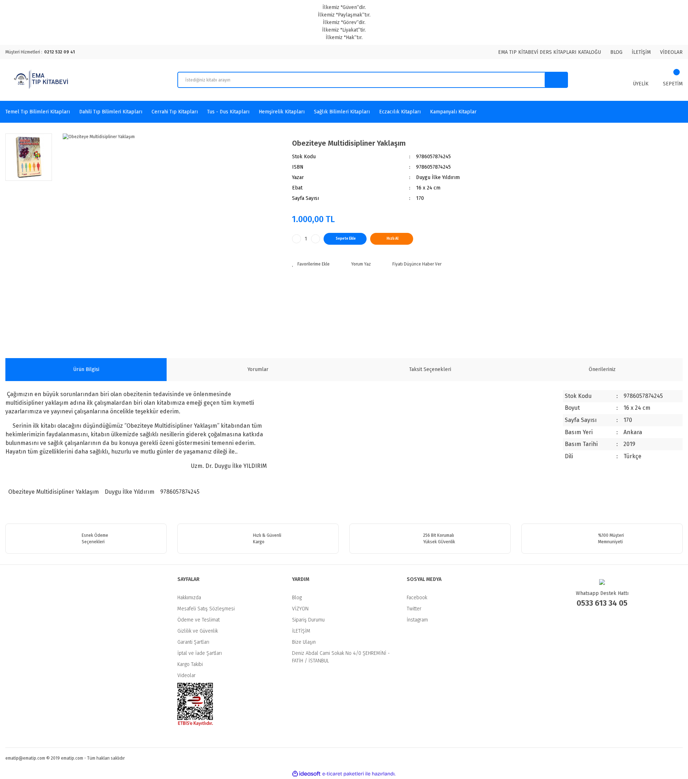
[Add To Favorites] (311, 264)
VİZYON (300, 609)
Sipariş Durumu (308, 620)
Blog (297, 598)
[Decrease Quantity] (296, 238)
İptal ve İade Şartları (199, 653)
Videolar (186, 675)
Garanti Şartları (193, 642)
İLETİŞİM (641, 52)
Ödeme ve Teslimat (198, 620)
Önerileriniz (602, 369)
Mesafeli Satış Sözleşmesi (206, 609)
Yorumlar (258, 369)
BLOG (616, 52)
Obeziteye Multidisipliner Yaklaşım (53, 491)
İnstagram (417, 620)
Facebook (417, 598)
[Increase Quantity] (315, 238)
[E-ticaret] (343, 774)
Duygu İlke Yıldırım (128, 491)
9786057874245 (179, 491)
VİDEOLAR (671, 52)
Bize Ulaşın (304, 642)
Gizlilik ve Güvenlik (197, 631)
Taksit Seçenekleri (430, 369)
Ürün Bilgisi (86, 369)
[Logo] (41, 80)
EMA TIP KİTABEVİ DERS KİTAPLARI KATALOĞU (549, 52)
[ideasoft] (306, 773)
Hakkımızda (189, 598)
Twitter (414, 609)
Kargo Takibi (190, 664)
